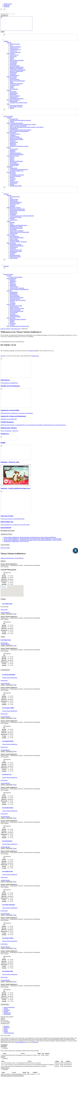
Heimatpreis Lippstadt (15, 309)
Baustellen (12, 218)
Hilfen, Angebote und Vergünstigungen (19, 131)
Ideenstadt (12, 254)
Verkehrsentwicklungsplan (16, 228)
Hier (2, 355)
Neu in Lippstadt (14, 149)
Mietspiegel (12, 151)
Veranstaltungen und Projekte (17, 174)
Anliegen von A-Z (14, 48)
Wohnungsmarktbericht (15, 153)
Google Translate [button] (5, 1068)
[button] (40, 38)
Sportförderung (13, 183)
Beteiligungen (13, 94)
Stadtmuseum (13, 284)
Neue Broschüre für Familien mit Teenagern (20, 120)
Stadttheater (12, 279)
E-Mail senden (4, 609)
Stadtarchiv (12, 282)
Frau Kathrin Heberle (7, 741)
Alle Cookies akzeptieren (17, 1075)
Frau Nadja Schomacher (8, 904)
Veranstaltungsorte (14, 315)
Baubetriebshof (13, 72)
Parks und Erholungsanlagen (17, 237)
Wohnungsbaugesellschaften (16, 154)
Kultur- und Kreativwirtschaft (17, 308)
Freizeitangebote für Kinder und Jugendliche (20, 129)
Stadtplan (12, 57)
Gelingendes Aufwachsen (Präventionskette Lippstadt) (23, 124)
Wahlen (11, 82)
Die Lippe (12, 324)
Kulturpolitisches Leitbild (16, 305)
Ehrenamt (12, 157)
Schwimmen (13, 179)
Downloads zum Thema (6, 534)
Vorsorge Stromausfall (15, 52)
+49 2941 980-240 (18, 558)
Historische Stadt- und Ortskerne (17, 300)
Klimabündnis (13, 252)
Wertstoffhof (13, 74)
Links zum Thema (5, 544)
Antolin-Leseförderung (9, 1007)
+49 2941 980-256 (5, 816)
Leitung (2, 636)
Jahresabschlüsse (14, 93)
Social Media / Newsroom (16, 106)
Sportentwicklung (14, 181)
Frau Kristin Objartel (7, 807)
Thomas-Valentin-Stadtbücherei (9, 677)
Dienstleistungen (5, 1004)
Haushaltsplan (13, 91)
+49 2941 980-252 (5, 946)
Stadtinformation (14, 292)
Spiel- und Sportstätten (15, 176)
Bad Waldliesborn (14, 294)
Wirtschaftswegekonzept (15, 202)
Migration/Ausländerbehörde (17, 67)
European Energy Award (16, 249)
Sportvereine (13, 173)
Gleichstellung (13, 63)
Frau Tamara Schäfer (7, 938)
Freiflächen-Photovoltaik (16, 251)
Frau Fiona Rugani (7, 841)
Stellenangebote (13, 101)
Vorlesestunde (7, 1014)
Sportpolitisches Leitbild (15, 185)
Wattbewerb (13, 204)
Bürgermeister (13, 78)
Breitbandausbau (14, 200)
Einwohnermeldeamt (15, 65)
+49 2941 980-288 (5, 847)
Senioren (12, 158)
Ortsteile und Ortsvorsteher (16, 83)
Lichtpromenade (14, 312)
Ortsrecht (12, 86)
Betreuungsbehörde (14, 164)
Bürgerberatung (13, 61)
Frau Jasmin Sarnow (7, 871)
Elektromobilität (13, 233)
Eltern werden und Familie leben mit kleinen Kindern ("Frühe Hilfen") (27, 127)
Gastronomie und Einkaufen (16, 297)
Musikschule (7, 5)
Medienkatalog (7, 1012)
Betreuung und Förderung (16, 138)
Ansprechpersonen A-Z (15, 49)
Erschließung (13, 214)
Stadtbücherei (13, 144)
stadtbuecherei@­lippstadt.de (7, 558)
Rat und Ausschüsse (14, 79)
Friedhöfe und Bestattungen (16, 68)
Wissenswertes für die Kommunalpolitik (19, 232)
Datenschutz (7, 1027)
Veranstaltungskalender (15, 46)
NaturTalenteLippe (14, 236)
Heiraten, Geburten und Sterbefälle (18, 125)
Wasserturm (12, 314)
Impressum (6, 1026)
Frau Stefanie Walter (7, 971)
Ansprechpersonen (5, 670)
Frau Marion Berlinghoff (8, 674)
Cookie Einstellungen (9, 1033)
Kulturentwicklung (14, 307)
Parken (11, 224)
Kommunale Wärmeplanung (16, 245)
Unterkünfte (13, 303)
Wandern (12, 180)
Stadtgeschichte (13, 168)
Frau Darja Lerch (7, 774)
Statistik (12, 87)
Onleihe (31, 350)
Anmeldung (12, 135)
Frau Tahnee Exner (7, 603)
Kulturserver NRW (5, 547)
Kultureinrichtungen (16, 328)
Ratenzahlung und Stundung (16, 98)
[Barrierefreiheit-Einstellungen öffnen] (75, 550)
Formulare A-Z (13, 50)
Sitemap (6, 1029)
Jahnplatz (12, 184)
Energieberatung (14, 247)
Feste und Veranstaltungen (16, 277)
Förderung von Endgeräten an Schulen (19, 146)
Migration (12, 159)
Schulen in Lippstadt (15, 134)
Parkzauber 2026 (14, 119)
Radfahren (12, 177)
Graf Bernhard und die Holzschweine (19, 169)
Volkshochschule (8, 3)
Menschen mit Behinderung (16, 161)
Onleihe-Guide (35, 355)
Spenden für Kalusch (15, 44)
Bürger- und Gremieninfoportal (17, 80)
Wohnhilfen (12, 150)
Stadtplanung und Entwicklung (17, 209)
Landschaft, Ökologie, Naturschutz (18, 241)
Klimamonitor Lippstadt (15, 244)
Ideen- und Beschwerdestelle (17, 60)
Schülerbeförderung (14, 136)
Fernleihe (6, 1011)
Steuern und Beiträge (15, 95)
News (11, 45)
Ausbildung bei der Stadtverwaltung (18, 102)
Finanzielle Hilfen (14, 165)
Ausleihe (6, 1008)
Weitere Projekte (14, 258)
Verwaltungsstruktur (14, 85)
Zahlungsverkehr (14, 97)
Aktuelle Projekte (14, 199)
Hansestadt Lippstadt (15, 299)
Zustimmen (5, 1048)
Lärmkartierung (13, 219)
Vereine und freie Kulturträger (17, 288)
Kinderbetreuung (14, 128)
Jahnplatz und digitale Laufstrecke (18, 319)
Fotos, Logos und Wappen (16, 105)
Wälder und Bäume (14, 240)
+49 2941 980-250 (5, 612)
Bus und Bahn (13, 229)
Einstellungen (4, 1044)
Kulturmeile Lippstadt (15, 316)
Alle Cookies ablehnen (6, 1075)
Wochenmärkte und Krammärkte (17, 70)
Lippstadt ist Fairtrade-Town (16, 170)
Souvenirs (12, 301)
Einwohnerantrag (14, 89)
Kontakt (6, 1030)
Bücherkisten (7, 1010)
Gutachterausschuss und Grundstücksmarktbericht (22, 215)
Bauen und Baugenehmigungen (17, 210)
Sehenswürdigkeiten (15, 296)
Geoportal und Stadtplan (15, 217)
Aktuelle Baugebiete (15, 203)
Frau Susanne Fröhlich (8, 707)
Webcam (12, 59)
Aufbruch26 (13, 248)
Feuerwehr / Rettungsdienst (16, 71)
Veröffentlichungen (14, 75)
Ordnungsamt (13, 64)
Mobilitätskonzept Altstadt (16, 226)
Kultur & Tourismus (5, 328)
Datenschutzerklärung (20, 1042)
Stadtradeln (12, 206)
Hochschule (6, 6)
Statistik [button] (3, 1056)
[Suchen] (4, 15)
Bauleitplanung (13, 211)
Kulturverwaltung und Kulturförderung (19, 289)
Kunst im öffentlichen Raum (16, 311)
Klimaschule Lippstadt (15, 256)
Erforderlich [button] (3, 1046)
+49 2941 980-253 (5, 750)
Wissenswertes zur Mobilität (16, 230)
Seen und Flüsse (14, 239)
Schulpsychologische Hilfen (16, 139)
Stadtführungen (13, 293)
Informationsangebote (15, 255)
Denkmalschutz (13, 213)
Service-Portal (13, 56)
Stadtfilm (12, 121)
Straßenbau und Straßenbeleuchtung (18, 225)
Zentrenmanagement (15, 196)
